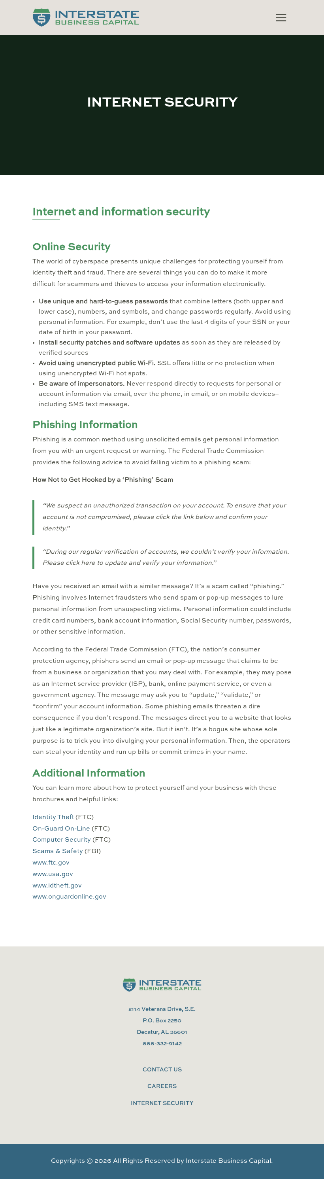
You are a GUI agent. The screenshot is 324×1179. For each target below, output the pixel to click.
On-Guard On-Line (61, 829)
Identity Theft (53, 817)
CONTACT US (162, 1070)
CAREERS (162, 1086)
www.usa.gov (52, 874)
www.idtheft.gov (57, 886)
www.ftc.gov (51, 863)
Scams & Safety (57, 851)
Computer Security (61, 840)
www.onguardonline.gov (69, 897)
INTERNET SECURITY (162, 1103)
